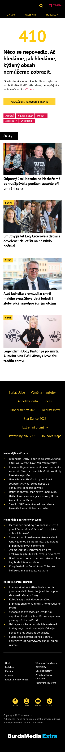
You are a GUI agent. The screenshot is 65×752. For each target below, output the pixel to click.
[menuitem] (11, 14)
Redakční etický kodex (16, 679)
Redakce (9, 667)
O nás (8, 663)
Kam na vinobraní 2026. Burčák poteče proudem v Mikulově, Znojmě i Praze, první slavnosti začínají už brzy (34, 591)
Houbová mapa (51, 436)
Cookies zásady (44, 670)
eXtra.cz (29, 89)
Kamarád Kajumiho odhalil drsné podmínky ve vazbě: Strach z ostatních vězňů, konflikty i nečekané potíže (35, 471)
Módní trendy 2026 (23, 410)
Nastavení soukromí (46, 682)
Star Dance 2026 (35, 418)
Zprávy (11, 14)
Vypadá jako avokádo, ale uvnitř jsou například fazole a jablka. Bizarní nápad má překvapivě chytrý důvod (34, 616)
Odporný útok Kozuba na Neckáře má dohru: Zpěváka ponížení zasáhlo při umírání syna (31, 183)
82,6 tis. (49, 705)
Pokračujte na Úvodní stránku (30, 101)
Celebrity (30, 14)
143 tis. (26, 705)
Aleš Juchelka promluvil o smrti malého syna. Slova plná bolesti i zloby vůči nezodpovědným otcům (29, 298)
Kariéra (9, 671)
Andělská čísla (28, 401)
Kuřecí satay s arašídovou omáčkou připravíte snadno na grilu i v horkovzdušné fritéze (34, 603)
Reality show (26, 115)
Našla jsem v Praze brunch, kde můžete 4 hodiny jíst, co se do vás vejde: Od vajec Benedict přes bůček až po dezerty (33, 628)
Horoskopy (28, 120)
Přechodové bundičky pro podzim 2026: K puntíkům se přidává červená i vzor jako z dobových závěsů (33, 529)
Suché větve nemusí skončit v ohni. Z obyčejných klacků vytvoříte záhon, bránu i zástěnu (34, 641)
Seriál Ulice (17, 392)
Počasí (10, 115)
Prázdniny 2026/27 (22, 436)
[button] (41, 5)
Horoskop (52, 14)
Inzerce (9, 675)
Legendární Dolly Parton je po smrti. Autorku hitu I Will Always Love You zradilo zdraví (30, 356)
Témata (57, 5)
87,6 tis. (38, 705)
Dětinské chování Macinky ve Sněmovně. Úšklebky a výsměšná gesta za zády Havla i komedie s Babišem (34, 496)
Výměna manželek (43, 392)
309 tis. (15, 705)
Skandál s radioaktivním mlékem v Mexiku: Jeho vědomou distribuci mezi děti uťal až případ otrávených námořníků (34, 541)
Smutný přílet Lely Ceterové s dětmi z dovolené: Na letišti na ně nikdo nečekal (31, 241)
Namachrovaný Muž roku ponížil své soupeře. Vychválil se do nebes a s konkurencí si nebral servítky (30, 483)
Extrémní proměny (35, 427)
